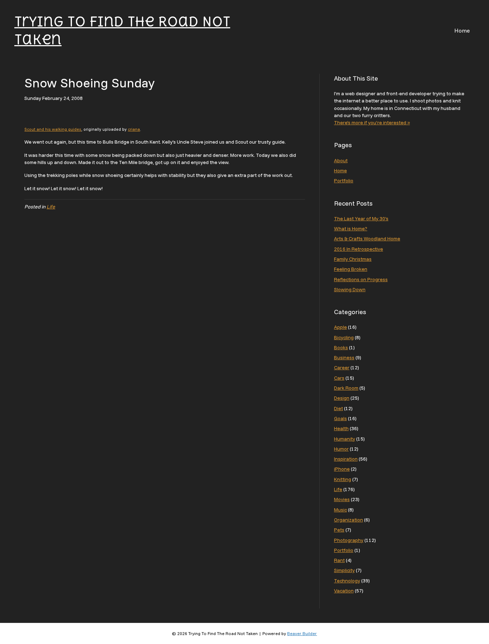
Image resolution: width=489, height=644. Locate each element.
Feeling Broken (350, 269)
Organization (348, 519)
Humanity (344, 439)
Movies (342, 499)
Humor (341, 449)
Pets (339, 530)
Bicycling (344, 337)
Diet (338, 408)
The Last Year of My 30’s (361, 218)
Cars (339, 378)
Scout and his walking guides (52, 129)
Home (462, 30)
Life (51, 206)
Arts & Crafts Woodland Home (367, 238)
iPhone (342, 469)
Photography (348, 540)
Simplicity (344, 570)
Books (341, 347)
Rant (339, 560)
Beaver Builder (302, 633)
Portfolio (343, 180)
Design (341, 398)
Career (341, 367)
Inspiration (346, 459)
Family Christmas (353, 259)
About (341, 160)
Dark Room (346, 388)
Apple (340, 327)
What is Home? (350, 228)
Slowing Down (349, 289)
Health (341, 428)
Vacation (344, 590)
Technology (347, 580)
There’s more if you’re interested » (372, 122)
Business (344, 357)
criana (134, 129)
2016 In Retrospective (358, 249)
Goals (340, 418)
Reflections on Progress (361, 279)
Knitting (342, 479)
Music (340, 509)
